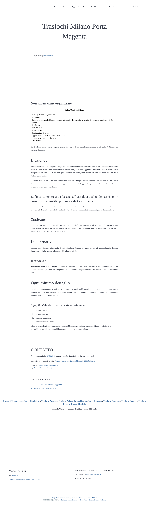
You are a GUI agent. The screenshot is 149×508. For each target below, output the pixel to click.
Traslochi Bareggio (129, 401)
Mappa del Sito (92, 498)
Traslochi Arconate (49, 401)
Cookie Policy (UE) (78, 498)
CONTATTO (36, 141)
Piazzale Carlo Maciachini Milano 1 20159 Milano (75, 361)
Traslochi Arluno (66, 401)
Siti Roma (103, 500)
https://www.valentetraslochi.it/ (44, 138)
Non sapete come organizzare (43, 115)
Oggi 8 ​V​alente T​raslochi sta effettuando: (48, 136)
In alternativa (37, 128)
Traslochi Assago (95, 401)
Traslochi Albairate (32, 401)
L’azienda (36, 117)
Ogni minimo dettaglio (41, 133)
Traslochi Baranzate (111, 401)
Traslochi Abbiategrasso (13, 401)
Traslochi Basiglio (78, 404)
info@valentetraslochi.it (93, 474)
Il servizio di (37, 130)
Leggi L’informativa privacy (61, 498)
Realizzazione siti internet (69, 500)
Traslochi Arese (80, 401)
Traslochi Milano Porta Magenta (48, 365)
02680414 (51, 356)
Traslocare (36, 125)
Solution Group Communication (88, 500)
